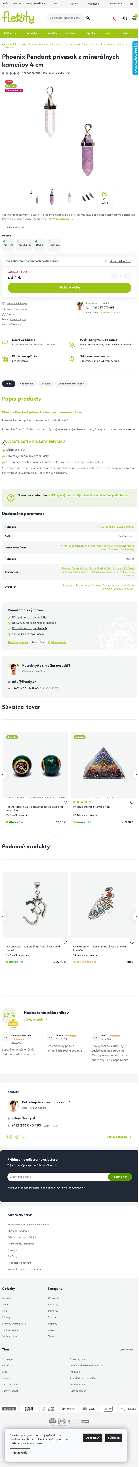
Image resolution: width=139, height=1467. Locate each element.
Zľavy (51, 1330)
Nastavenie (20, 1452)
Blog (4, 1311)
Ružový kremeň (105, 572)
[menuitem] (12, 33)
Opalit (93, 572)
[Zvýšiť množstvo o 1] (127, 276)
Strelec (107, 585)
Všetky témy (126, 1349)
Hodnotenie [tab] (26, 383)
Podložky (53, 1304)
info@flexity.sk (24, 682)
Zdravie (52, 1317)
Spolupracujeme (11, 1330)
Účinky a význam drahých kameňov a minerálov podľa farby (89, 495)
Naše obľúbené (78, 1391)
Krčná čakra (103, 546)
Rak (132, 589)
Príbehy (6, 1317)
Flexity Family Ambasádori (21, 1243)
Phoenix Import (18, 319)
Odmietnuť (93, 1437)
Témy (51, 1336)
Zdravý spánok (10, 1391)
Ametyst (66, 568)
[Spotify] (24, 1137)
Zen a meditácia (10, 1384)
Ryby (123, 585)
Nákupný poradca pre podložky (29, 617)
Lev (115, 589)
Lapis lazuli (119, 568)
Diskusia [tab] (45, 383)
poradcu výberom (110, 312)
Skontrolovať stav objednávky (24, 1269)
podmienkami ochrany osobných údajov (63, 1188)
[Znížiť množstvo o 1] (114, 276)
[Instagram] (17, 1137)
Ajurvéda (7, 1365)
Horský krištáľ (104, 568)
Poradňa (12, 1250)
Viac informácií (61, 219)
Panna (87, 585)
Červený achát (80, 568)
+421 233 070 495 (102, 307)
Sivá (11, 798)
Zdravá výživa (77, 1359)
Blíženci (79, 585)
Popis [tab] (9, 383)
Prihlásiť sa (119, 1177)
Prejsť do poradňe (18, 642)
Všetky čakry (127, 549)
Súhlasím (114, 1437)
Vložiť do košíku (69, 287)
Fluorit (92, 568)
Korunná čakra (87, 546)
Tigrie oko (120, 572)
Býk (120, 589)
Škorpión (97, 585)
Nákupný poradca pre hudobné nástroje (34, 623)
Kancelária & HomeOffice (83, 1378)
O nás (5, 3)
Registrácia (116, 4)
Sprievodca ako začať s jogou (28, 634)
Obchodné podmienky (19, 1231)
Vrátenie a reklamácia (37, 3)
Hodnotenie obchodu (19, 1263)
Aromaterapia (77, 1384)
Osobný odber (10, 1336)
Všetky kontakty (117, 1137)
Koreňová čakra (69, 546)
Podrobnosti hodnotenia (56, 73)
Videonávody (58, 642)
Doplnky (52, 1323)
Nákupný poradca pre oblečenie (29, 628)
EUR (77, 4)
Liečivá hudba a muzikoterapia (86, 1365)
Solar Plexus (117, 546)
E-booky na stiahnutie (14, 1323)
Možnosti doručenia (120, 261)
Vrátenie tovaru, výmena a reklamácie (28, 1224)
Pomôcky (53, 1311)
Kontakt (17, 3)
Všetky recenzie (33, 1019)
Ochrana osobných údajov (21, 1237)
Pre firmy (12, 1256)
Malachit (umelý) (79, 572)
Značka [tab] (71, 383)
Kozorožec (68, 585)
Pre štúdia (75, 1372)
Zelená (20, 798)
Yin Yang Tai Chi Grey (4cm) (41, 798)
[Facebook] (9, 1137)
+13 (105, 201)
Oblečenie (53, 1298)
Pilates (5, 1378)
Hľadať (88, 18)
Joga (5, 1372)
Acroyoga (7, 1359)
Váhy (126, 589)
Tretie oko (114, 549)
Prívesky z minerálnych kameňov (116, 527)
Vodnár (116, 585)
